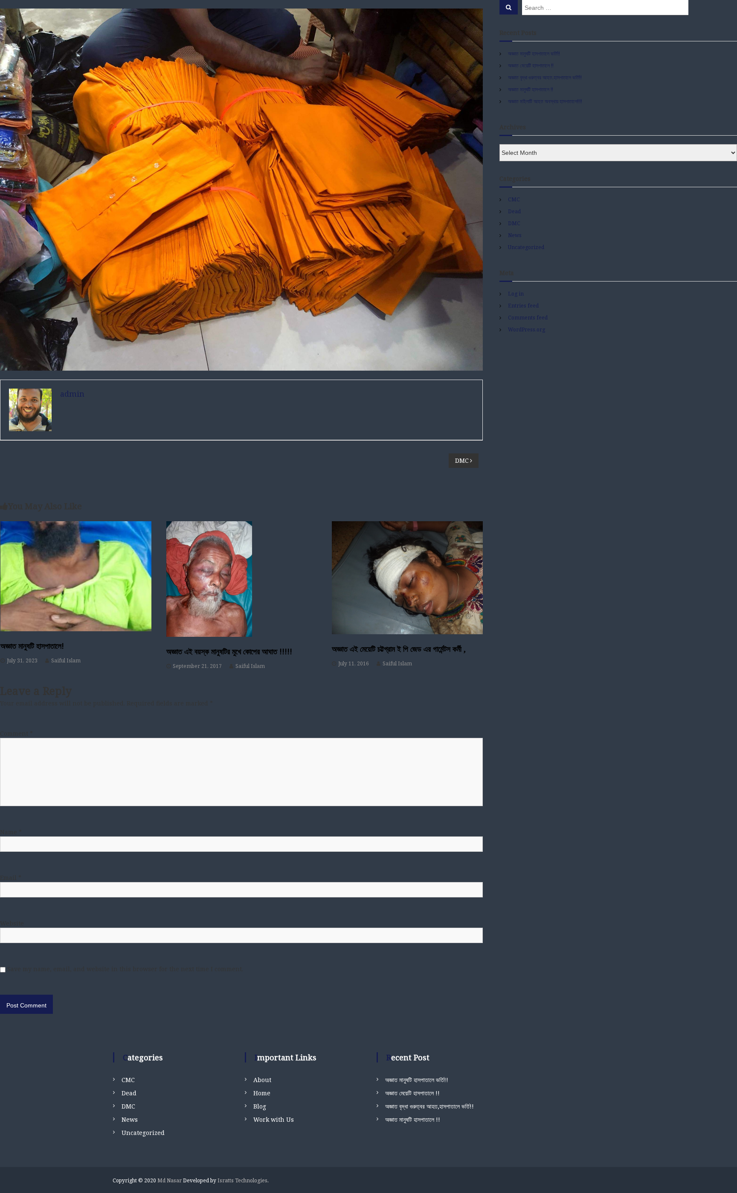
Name (11, 832)
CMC (514, 199)
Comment (16, 733)
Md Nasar (169, 1180)
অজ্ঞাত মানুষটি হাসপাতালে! (32, 646)
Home (261, 1093)
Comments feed (528, 317)
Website (12, 923)
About (262, 1080)
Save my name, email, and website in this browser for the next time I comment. (125, 969)
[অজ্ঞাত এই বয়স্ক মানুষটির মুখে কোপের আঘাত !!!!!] (241, 579)
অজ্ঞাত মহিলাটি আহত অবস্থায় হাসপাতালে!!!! (545, 101)
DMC (514, 223)
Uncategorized (526, 247)
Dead (514, 211)
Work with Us (273, 1119)
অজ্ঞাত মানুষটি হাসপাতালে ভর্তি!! (534, 53)
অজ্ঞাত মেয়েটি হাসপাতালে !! (531, 65)
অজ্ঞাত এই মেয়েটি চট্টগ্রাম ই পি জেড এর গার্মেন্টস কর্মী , (399, 649)
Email (10, 878)
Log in (516, 293)
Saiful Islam (66, 660)
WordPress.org (526, 329)
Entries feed (523, 305)
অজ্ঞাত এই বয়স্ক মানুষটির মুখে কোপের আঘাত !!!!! (229, 651)
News (515, 235)
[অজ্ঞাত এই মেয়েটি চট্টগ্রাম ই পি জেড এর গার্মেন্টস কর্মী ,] (407, 577)
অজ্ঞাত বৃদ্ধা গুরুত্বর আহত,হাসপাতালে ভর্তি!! (545, 77)
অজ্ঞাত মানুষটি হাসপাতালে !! (530, 89)
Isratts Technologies (242, 1180)
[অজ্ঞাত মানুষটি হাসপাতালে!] (75, 576)
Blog (259, 1106)
